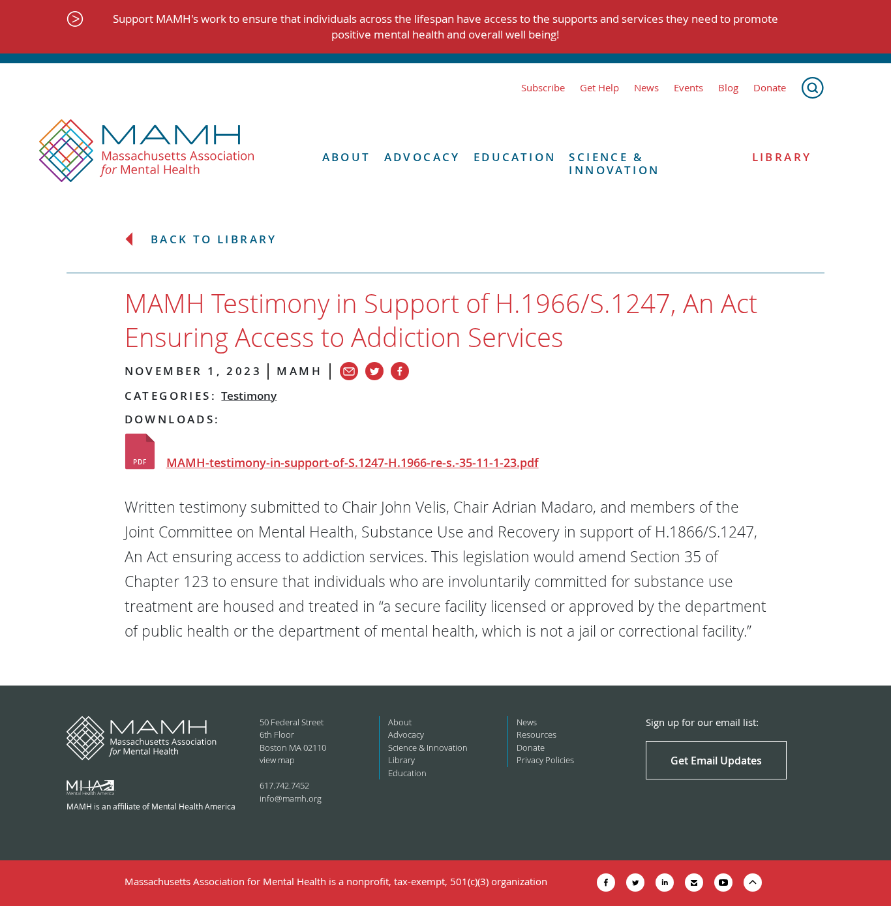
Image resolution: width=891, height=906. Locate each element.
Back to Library (214, 240)
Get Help (599, 88)
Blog (728, 88)
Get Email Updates (716, 760)
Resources (536, 734)
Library (782, 157)
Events (688, 88)
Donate (769, 88)
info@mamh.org (291, 798)
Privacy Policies (545, 760)
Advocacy (422, 157)
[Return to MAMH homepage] (146, 151)
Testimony (249, 395)
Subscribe (543, 88)
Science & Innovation (614, 164)
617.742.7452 (284, 785)
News (646, 88)
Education (515, 157)
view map (277, 760)
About (346, 157)
